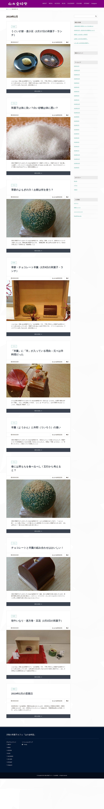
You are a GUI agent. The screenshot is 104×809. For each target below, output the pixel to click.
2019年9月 (76, 116)
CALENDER (70, 3)
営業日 (75, 189)
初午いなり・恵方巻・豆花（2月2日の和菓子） (37, 620)
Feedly (25, 744)
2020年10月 (77, 78)
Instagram (94, 3)
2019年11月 (77, 108)
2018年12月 (77, 155)
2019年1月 (76, 150)
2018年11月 (77, 159)
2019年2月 (76, 146)
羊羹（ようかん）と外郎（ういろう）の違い (36, 427)
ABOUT (44, 3)
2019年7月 (76, 125)
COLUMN (79, 3)
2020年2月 (76, 95)
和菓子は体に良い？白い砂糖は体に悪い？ (34, 107)
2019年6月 (76, 129)
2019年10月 (77, 112)
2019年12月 (77, 104)
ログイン (76, 203)
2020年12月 (77, 70)
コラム (75, 185)
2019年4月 (76, 138)
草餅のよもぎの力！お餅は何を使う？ (32, 189)
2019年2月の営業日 (22, 693)
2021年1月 (76, 66)
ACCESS (57, 3)
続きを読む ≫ (38, 91)
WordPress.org (77, 216)
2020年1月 (76, 100)
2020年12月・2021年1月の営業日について (84, 30)
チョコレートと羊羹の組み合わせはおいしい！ (37, 547)
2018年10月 (77, 163)
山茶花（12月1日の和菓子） (81, 38)
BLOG (63, 3)
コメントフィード (78, 211)
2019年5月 (76, 133)
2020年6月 (76, 83)
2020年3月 (76, 91)
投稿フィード (77, 207)
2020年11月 (77, 74)
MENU (51, 3)
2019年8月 (76, 121)
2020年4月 (76, 87)
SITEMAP (86, 3)
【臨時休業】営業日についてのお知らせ (83, 26)
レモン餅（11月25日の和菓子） (81, 43)
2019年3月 (76, 142)
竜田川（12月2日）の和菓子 (81, 34)
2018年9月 (76, 167)
